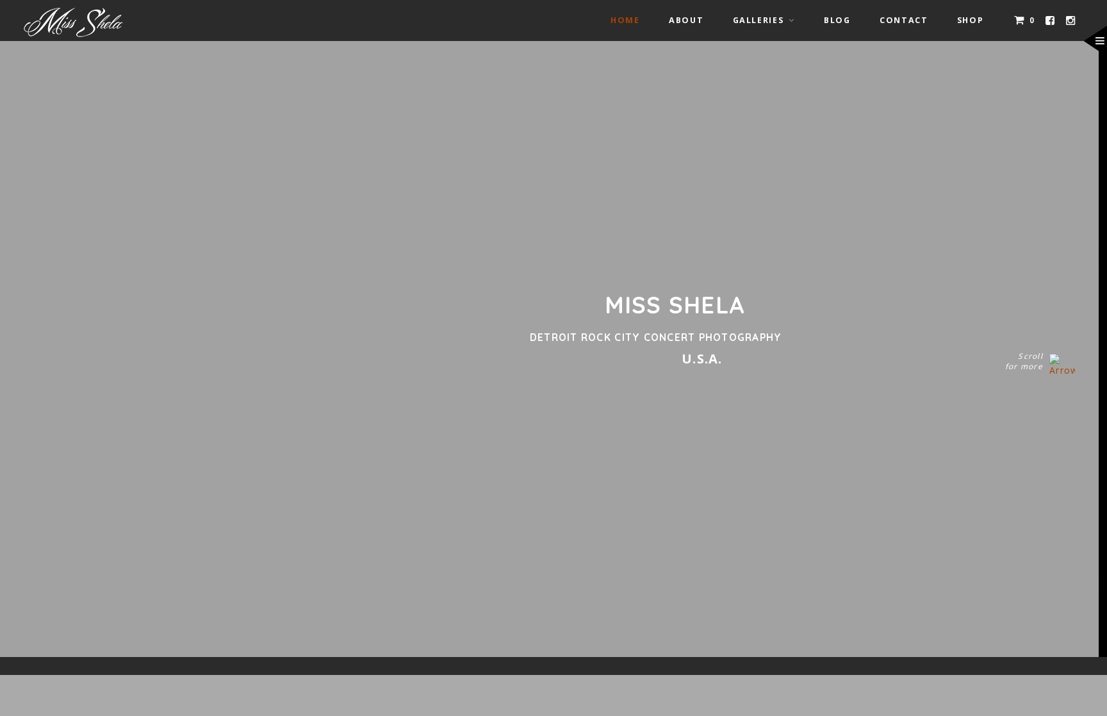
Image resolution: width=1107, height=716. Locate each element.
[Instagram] (1071, 20)
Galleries (758, 20)
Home (625, 20)
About (686, 20)
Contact (904, 20)
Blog (837, 20)
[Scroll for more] (1062, 363)
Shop (970, 20)
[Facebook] (1050, 20)
